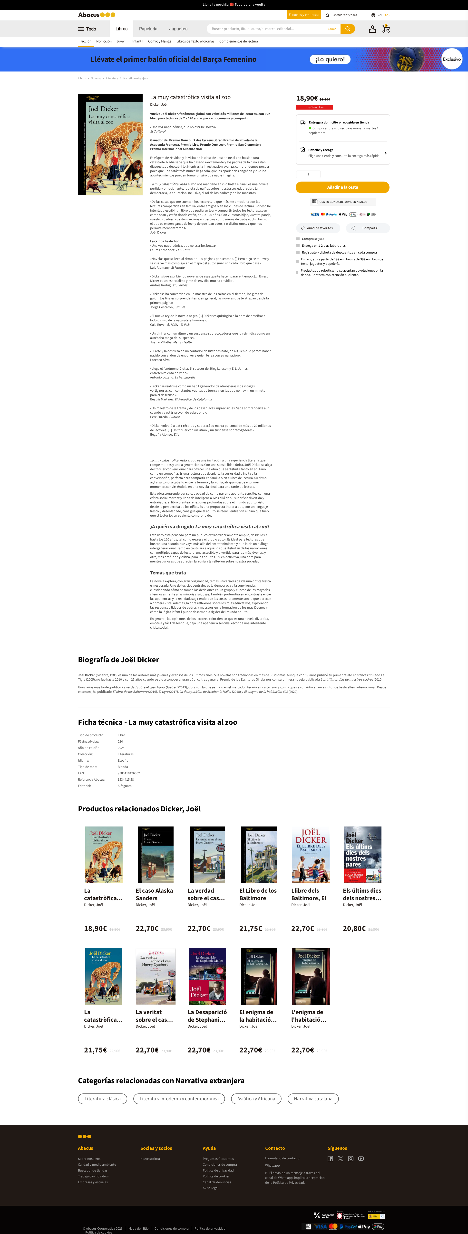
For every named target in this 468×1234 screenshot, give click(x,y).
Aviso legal (210, 1188)
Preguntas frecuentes (218, 1158)
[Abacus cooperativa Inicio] (98, 17)
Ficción (85, 41)
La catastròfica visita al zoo (100, 898)
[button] (372, 29)
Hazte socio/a (150, 1158)
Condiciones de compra (220, 1164)
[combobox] (259, 29)
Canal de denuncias (217, 1182)
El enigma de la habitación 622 (256, 1020)
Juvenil (122, 41)
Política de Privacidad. (289, 1182)
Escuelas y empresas (304, 14)
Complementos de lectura (238, 41)
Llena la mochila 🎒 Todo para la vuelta (234, 4)
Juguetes (178, 28)
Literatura (112, 78)
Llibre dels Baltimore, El (308, 894)
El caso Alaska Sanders (154, 894)
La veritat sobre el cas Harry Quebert (155, 1020)
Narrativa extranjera (135, 78)
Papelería (148, 28)
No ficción (104, 41)
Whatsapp (272, 1165)
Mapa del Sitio (138, 1228)
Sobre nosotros (89, 1158)
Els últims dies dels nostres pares (362, 898)
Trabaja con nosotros (93, 1176)
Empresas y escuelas (93, 1182)
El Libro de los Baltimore (258, 894)
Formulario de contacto (282, 1158)
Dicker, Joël (158, 104)
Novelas (96, 78)
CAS (387, 15)
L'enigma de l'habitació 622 (307, 1020)
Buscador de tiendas (92, 1170)
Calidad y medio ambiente (97, 1164)
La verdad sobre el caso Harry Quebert (207, 898)
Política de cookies (216, 1176)
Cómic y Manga (160, 41)
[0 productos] (386, 31)
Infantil (137, 41)
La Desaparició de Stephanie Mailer (207, 1020)
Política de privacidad (218, 1170)
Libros (121, 28)
